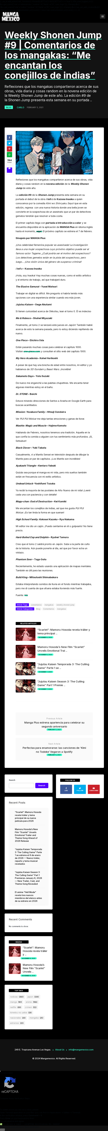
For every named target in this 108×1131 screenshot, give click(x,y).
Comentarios (48, 609)
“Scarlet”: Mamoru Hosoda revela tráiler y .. (35, 951)
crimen (31, 1007)
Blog (8, 107)
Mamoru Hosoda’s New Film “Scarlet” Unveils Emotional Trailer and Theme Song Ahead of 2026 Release (26, 835)
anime (31, 1002)
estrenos (17, 1023)
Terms (11, 1095)
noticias (17, 996)
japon (33, 996)
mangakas (49, 605)
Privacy (3, 1095)
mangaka (36, 1017)
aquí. (39, 231)
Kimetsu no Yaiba (21, 1012)
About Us (59, 1049)
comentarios (36, 605)
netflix (15, 1007)
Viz (26, 595)
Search (12, 780)
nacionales (18, 1017)
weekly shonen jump (65, 605)
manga (16, 1002)
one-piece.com (32, 351)
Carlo (20, 107)
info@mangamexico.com (81, 1049)
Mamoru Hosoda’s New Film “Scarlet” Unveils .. (34, 968)
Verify (2, 1130)
